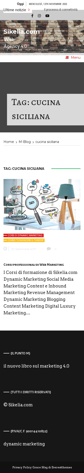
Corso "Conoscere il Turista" (25, 240)
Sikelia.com (18, 31)
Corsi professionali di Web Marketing (34, 264)
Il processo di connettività (56, 9)
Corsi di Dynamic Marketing (25, 235)
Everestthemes (62, 467)
